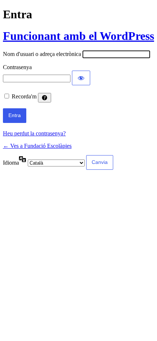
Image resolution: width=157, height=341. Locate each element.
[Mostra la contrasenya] (81, 78)
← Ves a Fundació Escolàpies (37, 146)
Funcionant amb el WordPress (78, 35)
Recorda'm (24, 96)
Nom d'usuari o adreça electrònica (42, 54)
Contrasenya (17, 67)
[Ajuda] (44, 97)
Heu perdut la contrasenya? (34, 133)
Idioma (11, 163)
